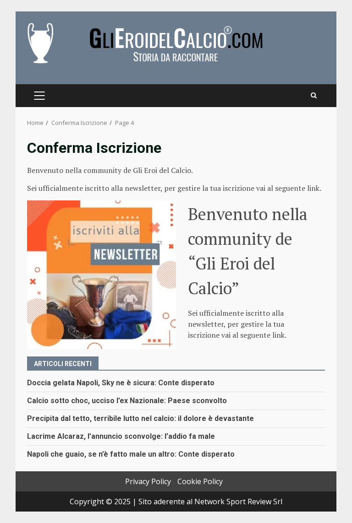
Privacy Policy (148, 481)
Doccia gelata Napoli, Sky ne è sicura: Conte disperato (120, 382)
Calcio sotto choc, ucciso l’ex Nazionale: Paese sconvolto (127, 400)
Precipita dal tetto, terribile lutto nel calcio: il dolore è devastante (140, 418)
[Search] (314, 95)
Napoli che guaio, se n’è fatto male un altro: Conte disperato (131, 454)
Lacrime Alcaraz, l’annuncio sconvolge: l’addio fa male (121, 436)
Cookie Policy (200, 481)
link (313, 188)
